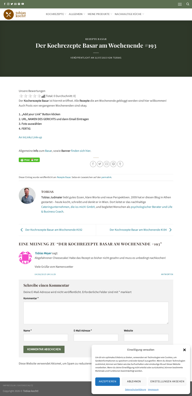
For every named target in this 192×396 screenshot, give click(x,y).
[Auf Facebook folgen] (5, 4)
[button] (184, 350)
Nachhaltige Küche (128, 14)
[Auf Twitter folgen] (12, 4)
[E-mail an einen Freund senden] (107, 164)
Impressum (153, 389)
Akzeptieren (107, 381)
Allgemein (75, 14)
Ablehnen (134, 381)
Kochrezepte (55, 14)
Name (27, 331)
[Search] (187, 4)
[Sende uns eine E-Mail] (15, 4)
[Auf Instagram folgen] (8, 4)
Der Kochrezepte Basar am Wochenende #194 (138, 230)
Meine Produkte (99, 14)
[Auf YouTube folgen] (23, 4)
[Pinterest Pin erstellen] (113, 164)
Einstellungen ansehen (167, 381)
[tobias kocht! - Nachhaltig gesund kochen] (21, 14)
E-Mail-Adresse (83, 331)
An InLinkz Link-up (30, 137)
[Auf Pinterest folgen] (19, 4)
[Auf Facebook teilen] (93, 164)
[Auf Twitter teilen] (100, 164)
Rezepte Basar (95, 39)
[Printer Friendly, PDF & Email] (29, 160)
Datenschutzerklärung (135, 389)
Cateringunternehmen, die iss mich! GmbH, (68, 207)
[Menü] (180, 4)
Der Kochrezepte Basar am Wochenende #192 (53, 230)
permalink (106, 177)
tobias (117, 57)
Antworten (167, 274)
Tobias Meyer (43, 253)
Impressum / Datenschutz (18, 385)
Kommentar (31, 298)
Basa (47, 151)
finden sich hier (80, 151)
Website (128, 331)
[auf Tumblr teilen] (120, 164)
